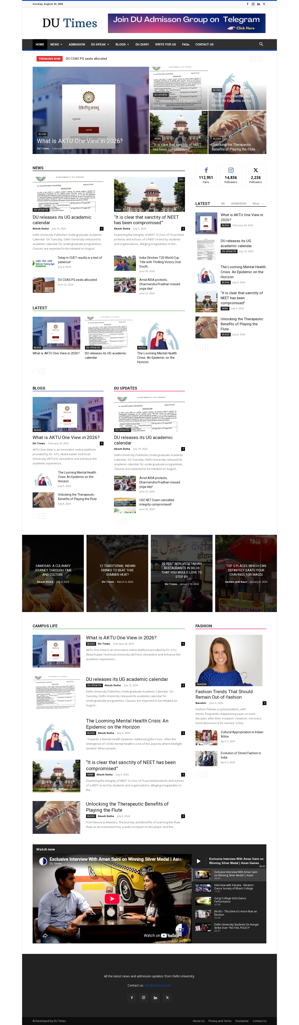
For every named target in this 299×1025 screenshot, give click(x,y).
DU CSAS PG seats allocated (78, 280)
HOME (40, 44)
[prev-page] (35, 371)
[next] (259, 58)
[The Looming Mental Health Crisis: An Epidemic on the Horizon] (237, 88)
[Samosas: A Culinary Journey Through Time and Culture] (53, 573)
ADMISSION (77, 44)
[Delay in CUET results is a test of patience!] (44, 263)
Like (206, 168)
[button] (261, 45)
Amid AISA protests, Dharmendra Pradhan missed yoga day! (159, 284)
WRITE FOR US (165, 44)
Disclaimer (242, 1021)
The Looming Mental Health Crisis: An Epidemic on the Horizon (157, 357)
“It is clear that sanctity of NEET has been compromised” (146, 220)
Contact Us (259, 1021)
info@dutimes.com (157, 985)
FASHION (201, 684)
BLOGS (121, 44)
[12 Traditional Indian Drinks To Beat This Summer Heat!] (117, 573)
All (223, 203)
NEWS (54, 44)
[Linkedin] (258, 4)
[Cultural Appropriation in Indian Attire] (206, 737)
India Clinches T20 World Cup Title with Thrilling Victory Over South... (160, 262)
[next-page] (42, 371)
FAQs (185, 44)
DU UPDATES (161, 95)
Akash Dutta (41, 228)
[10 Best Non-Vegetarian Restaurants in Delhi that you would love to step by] (182, 573)
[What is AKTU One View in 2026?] (91, 117)
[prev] (252, 58)
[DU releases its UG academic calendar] (179, 88)
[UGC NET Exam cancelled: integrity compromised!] (125, 505)
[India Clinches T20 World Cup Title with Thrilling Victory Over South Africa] (125, 263)
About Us (198, 1021)
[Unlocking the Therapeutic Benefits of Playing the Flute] (237, 132)
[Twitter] (264, 4)
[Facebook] (247, 4)
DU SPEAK (98, 44)
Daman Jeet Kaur (236, 581)
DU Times (43, 148)
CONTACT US (204, 44)
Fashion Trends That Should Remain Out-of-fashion (224, 694)
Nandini (200, 703)
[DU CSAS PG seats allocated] (44, 285)
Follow (231, 168)
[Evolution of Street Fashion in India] (206, 758)
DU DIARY (142, 44)
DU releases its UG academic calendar (97, 59)
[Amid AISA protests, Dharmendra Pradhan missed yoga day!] (125, 285)
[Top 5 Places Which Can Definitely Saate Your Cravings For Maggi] (246, 573)
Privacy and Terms (220, 1021)
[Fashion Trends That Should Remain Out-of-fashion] (230, 660)
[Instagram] (253, 4)
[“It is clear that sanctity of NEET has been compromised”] (179, 132)
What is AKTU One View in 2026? (56, 353)
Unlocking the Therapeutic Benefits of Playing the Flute (242, 324)
